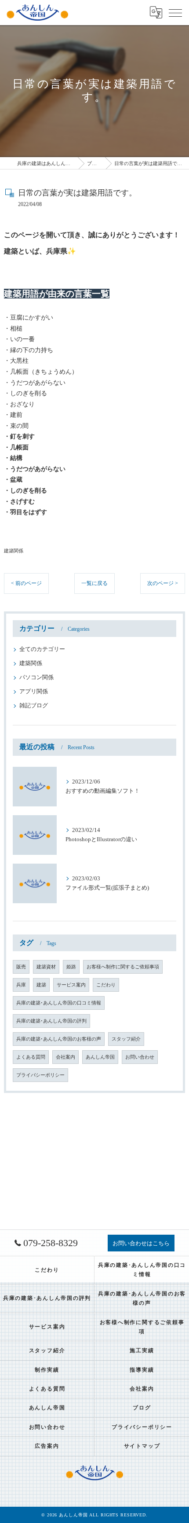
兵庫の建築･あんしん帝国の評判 (51, 1021)
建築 (41, 984)
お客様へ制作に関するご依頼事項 (123, 966)
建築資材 (46, 966)
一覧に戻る (94, 583)
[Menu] (175, 12)
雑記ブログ (33, 706)
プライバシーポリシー (40, 1075)
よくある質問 (30, 1057)
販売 (21, 966)
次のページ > (162, 583)
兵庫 (21, 984)
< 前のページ (26, 583)
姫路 (71, 966)
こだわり (106, 984)
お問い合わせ (139, 1057)
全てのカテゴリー (42, 649)
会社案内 (65, 1057)
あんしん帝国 (100, 1057)
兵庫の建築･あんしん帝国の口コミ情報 (58, 1003)
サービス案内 (71, 984)
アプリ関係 (33, 691)
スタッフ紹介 (126, 1039)
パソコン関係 (36, 677)
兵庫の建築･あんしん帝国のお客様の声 (58, 1039)
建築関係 (13, 550)
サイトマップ (142, 1446)
